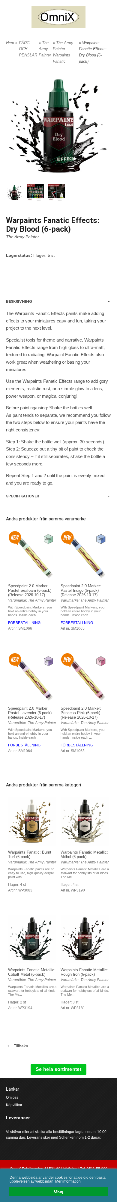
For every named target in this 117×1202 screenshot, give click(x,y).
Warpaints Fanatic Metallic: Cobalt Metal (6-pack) (32, 972)
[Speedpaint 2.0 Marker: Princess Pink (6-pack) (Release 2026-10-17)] (67, 659)
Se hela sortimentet (58, 1069)
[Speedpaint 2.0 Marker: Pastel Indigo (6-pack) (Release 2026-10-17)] (67, 537)
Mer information (68, 1181)
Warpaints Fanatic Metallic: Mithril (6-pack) (84, 854)
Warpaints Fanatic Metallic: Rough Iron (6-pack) (84, 972)
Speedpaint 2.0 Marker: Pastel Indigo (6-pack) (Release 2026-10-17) (81, 590)
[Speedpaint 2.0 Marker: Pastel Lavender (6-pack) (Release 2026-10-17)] (15, 659)
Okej (58, 1191)
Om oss (12, 1097)
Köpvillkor (14, 1105)
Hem (10, 43)
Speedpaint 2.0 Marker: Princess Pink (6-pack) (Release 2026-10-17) (81, 713)
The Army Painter (45, 49)
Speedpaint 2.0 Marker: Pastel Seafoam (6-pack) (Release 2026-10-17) (29, 590)
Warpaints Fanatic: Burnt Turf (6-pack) (29, 854)
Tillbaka (19, 1045)
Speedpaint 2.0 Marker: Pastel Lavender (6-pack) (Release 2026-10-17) (30, 713)
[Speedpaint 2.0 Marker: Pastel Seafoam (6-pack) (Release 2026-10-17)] (15, 537)
